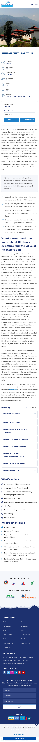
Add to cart (11, 120)
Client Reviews (7, 634)
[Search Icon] (31, 4)
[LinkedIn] (16, 672)
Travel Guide (7, 626)
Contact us (13, 390)
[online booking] (19, 718)
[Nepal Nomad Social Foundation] (10, 595)
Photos (5, 639)
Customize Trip (25, 634)
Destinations (7, 622)
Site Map (23, 639)
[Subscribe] (19, 706)
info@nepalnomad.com (16, 664)
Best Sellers (24, 626)
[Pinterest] (19, 672)
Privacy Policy (20, 734)
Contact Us (6, 647)
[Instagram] (12, 672)
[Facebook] (4, 672)
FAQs (22, 630)
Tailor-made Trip (8, 643)
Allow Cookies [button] (19, 738)
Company (24, 622)
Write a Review (25, 643)
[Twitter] (8, 672)
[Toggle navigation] (35, 3)
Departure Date (9, 111)
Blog (4, 630)
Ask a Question (27, 120)
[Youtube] (23, 672)
